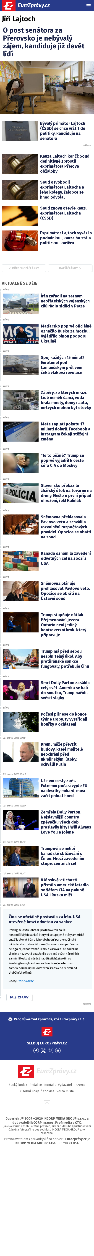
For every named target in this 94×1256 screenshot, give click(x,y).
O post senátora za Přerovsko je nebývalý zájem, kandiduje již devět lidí (43, 42)
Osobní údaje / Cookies (37, 1091)
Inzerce (80, 1085)
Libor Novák (25, 981)
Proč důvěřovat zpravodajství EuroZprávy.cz (47, 1019)
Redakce (35, 1085)
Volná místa (65, 1091)
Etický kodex (18, 1085)
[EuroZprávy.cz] (30, 5)
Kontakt (50, 1085)
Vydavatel (65, 1085)
